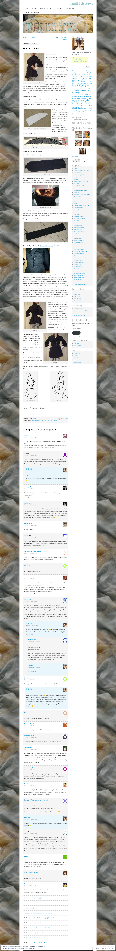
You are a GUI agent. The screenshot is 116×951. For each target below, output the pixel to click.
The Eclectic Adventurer (79, 253)
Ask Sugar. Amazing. (78, 308)
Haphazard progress (29, 37)
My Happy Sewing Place (79, 218)
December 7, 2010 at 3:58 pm (30, 737)
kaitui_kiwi (28, 503)
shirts (84, 103)
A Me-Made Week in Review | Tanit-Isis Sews (41, 928)
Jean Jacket (76, 89)
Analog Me (76, 177)
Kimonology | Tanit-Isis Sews (37, 933)
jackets (74, 87)
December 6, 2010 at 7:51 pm (30, 455)
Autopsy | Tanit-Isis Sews (36, 923)
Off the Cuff (76, 220)
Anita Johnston (29, 735)
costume (84, 74)
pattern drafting (78, 100)
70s (73, 71)
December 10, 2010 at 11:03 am (31, 874)
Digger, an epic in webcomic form (81, 311)
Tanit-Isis (29, 469)
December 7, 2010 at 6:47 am (30, 601)
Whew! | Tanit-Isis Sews (35, 938)
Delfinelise (76, 188)
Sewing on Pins (77, 238)
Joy (25, 712)
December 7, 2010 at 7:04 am (32, 691)
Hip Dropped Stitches (78, 196)
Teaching (70, 8)
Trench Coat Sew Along (79, 277)
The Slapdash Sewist (30, 724)
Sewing (34, 418)
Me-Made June (76, 96)
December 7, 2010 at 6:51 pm (30, 785)
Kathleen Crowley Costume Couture (81, 205)
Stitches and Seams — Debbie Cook (81, 247)
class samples (82, 73)
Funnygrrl (27, 487)
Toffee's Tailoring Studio (79, 275)
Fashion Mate (77, 296)
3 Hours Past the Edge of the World (81, 170)
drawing (77, 76)
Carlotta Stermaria (78, 292)
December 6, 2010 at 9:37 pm (30, 537)
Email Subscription (80, 320)
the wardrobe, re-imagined (79, 273)
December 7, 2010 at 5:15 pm (30, 749)
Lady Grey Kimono (52, 420)
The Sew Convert (29, 784)
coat (86, 73)
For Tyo (77, 83)
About (34, 8)
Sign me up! (76, 333)
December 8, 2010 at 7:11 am (30, 819)
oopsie (89, 98)
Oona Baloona (77, 223)
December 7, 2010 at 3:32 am (30, 578)
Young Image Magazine (76, 113)
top (83, 108)
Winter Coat (87, 112)
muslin (78, 98)
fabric (74, 79)
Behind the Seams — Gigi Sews (81, 181)
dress (81, 76)
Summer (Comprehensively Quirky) (36, 800)
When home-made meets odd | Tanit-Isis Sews (41, 913)
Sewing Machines (79, 103)
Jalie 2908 (83, 87)
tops (85, 108)
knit (80, 93)
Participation (46, 8)
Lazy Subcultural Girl (78, 207)
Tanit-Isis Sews (81, 3)
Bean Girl (76, 179)
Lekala (80, 94)
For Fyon (86, 81)
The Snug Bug (77, 269)
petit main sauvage (78, 229)
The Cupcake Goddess (79, 249)
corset (80, 74)
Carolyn (27, 565)
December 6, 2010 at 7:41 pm (30, 437)
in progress (81, 84)
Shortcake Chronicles (78, 242)
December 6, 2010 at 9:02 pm (32, 471)
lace (73, 94)
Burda (77, 73)
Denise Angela (29, 768)
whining (81, 111)
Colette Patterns (75, 74)
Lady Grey (43, 420)
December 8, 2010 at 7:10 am (34, 667)
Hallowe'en (83, 83)
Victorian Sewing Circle (36, 12)
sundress (76, 106)
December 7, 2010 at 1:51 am (30, 567)
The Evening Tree (77, 255)
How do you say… (32, 48)
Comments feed (77, 360)
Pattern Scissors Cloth (78, 225)
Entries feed (76, 358)
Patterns (60, 8)
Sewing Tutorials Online (79, 240)
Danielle (73, 76)
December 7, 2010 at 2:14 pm (30, 725)
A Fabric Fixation (77, 172)
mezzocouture (28, 747)
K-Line (26, 435)
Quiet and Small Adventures (80, 231)
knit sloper (84, 93)
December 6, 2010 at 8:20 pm (30, 505)
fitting (83, 81)
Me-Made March (84, 96)
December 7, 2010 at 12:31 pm (30, 714)
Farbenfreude (77, 192)
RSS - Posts (76, 343)
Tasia (26, 856)
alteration (83, 71)
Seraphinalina (77, 234)
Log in (75, 355)
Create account (77, 353)
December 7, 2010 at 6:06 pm (30, 769)
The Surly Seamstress (78, 271)
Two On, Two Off (78, 279)
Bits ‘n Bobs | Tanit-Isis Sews (37, 903)
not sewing (82, 98)
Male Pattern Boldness (79, 216)
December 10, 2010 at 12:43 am (31, 858)
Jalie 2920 (88, 87)
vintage (79, 110)
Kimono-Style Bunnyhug (46, 246)
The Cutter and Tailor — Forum (80, 251)
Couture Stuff (77, 294)
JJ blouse (86, 89)
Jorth (75, 201)
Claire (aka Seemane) (31, 872)
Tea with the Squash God (79, 315)
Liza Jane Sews (77, 209)
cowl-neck (88, 74)
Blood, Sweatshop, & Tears (80, 185)
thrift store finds (83, 106)
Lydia (83, 94)
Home (27, 8)
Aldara (26, 884)
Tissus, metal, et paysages (79, 300)
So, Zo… (76, 244)
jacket (87, 85)
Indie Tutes (76, 199)
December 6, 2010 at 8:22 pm (30, 525)
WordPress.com (77, 362)
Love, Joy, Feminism (78, 313)
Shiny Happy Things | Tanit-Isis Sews (39, 898)
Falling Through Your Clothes (80, 190)
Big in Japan (28, 599)
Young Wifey (28, 523)
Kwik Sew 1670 (89, 93)
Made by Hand (77, 212)
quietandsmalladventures (32, 551)
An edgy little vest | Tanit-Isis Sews (38, 908)
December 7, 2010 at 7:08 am (32, 625)
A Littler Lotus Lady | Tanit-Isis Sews (39, 943)
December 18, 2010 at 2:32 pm (30, 885)
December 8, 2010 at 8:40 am (30, 833)
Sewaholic (76, 236)
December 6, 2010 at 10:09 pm (30, 553)
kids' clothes (80, 90)
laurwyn (27, 577)
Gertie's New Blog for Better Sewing (82, 194)
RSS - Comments (77, 345)
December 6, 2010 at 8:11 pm (30, 488)
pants (73, 100)
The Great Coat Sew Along (80, 258)
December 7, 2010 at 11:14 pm (30, 802)
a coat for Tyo (77, 71)
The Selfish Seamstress (79, 262)
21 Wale (75, 168)
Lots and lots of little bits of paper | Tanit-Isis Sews (42, 918)
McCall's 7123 (88, 94)
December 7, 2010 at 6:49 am (30, 679)
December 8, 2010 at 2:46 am (34, 641)
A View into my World (79, 175)
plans (88, 100)
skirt (87, 104)
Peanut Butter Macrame (79, 227)
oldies (86, 98)
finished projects (36, 420)
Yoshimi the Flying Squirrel (80, 284)
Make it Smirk (77, 214)
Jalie (77, 86)
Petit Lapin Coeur (77, 298)
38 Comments (64, 418)
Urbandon (76, 282)
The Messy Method (78, 260)
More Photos (75, 156)
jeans (81, 88)
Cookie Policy (32, 948)
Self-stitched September (79, 102)
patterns (83, 100)
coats (89, 73)
